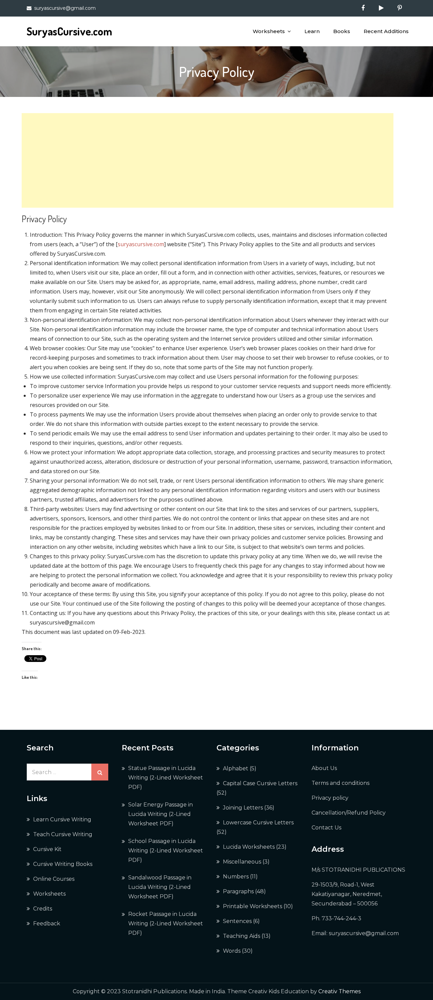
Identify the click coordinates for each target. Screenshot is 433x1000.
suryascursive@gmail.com (65, 8)
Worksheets (269, 31)
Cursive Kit (47, 849)
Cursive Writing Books (62, 864)
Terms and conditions (340, 783)
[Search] (99, 772)
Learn (312, 31)
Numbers (236, 876)
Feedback (46, 923)
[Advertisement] (207, 160)
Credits (42, 908)
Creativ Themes (339, 991)
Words (232, 951)
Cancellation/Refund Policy (349, 813)
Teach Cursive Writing (62, 834)
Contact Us (326, 827)
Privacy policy (330, 798)
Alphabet (235, 768)
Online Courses (53, 879)
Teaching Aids (241, 936)
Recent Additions (386, 31)
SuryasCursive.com (69, 31)
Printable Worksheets (252, 906)
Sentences (237, 921)
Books (341, 31)
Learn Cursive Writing (62, 819)
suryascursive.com (141, 244)
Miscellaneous (242, 861)
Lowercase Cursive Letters (258, 822)
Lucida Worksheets (249, 847)
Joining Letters (243, 807)
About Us (324, 768)
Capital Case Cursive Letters (260, 783)
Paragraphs (238, 891)
